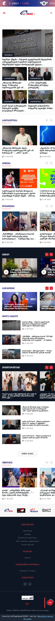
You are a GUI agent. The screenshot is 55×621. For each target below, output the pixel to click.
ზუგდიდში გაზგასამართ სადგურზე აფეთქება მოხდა (40, 107)
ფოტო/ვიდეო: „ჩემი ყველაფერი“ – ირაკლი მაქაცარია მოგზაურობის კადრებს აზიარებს (37, 352)
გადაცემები (8, 288)
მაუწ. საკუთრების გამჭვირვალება (27, 541)
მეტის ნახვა (27, 453)
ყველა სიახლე (10, 316)
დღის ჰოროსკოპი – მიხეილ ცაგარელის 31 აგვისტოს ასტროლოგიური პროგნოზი (36, 437)
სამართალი (8, 101)
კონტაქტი (27, 534)
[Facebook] (25, 584)
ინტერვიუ (7, 462)
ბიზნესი (6, 163)
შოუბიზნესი (8, 206)
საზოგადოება (9, 78)
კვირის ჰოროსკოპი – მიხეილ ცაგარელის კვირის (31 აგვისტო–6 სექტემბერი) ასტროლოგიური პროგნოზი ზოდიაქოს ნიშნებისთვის (36, 424)
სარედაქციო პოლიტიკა (27, 571)
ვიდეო (5, 254)
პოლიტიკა (8, 55)
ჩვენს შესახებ (27, 531)
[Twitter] (30, 584)
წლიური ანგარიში (27, 545)
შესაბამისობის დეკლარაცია (27, 538)
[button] (4, 13)
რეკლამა (27, 558)
